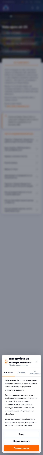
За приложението (35, 372)
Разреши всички (21, 448)
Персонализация (21, 441)
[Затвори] (36, 362)
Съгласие (8, 372)
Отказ (21, 434)
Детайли (21, 372)
